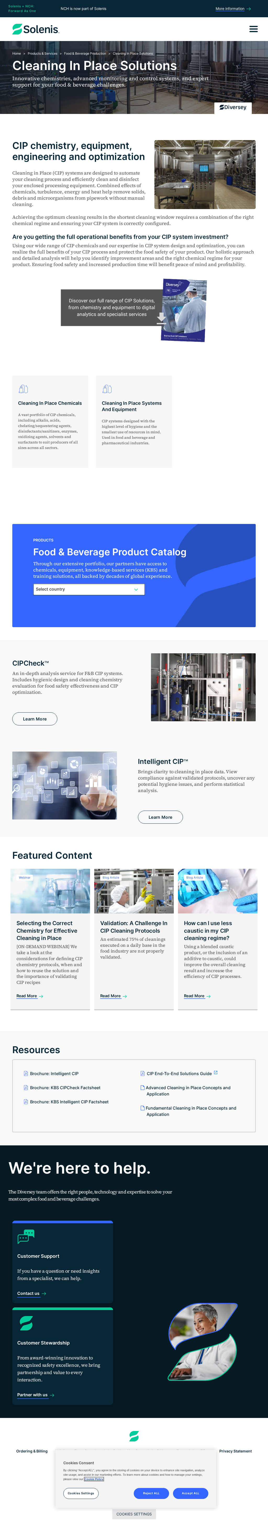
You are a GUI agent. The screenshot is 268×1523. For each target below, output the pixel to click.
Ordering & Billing (32, 1451)
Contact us (29, 1293)
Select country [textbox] (50, 589)
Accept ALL (190, 1493)
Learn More (35, 719)
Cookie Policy (94, 1479)
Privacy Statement (235, 1451)
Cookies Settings (134, 1514)
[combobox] (89, 589)
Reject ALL (151, 1493)
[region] (135, 1479)
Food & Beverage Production (85, 53)
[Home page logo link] (134, 1436)
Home (16, 53)
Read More (27, 996)
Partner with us (33, 1394)
